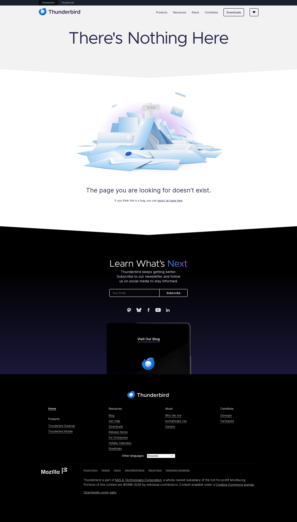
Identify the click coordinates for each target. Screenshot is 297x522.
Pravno (117, 470)
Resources (179, 12)
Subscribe (173, 293)
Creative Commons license (235, 484)
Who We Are (173, 415)
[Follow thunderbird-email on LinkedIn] (167, 310)
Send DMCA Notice (134, 470)
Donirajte (226, 415)
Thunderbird (48, 3)
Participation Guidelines (178, 470)
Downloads (234, 12)
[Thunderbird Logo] (59, 12)
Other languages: (133, 455)
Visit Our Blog (148, 339)
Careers (170, 426)
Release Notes (118, 432)
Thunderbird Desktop (61, 425)
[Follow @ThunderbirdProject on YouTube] (158, 310)
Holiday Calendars (120, 443)
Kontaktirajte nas (176, 421)
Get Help (114, 421)
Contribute (211, 12)
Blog (111, 415)
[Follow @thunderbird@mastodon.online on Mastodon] (129, 310)
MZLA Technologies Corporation (138, 480)
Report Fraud (155, 470)
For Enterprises (118, 437)
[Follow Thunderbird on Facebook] (148, 310)
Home (52, 408)
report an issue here (170, 200)
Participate (227, 421)
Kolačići (106, 470)
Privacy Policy (91, 470)
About (195, 12)
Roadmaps (115, 448)
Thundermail (67, 3)
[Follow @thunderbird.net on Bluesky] (139, 310)
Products (161, 12)
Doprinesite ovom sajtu (100, 492)
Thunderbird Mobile (60, 431)
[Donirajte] (254, 12)
